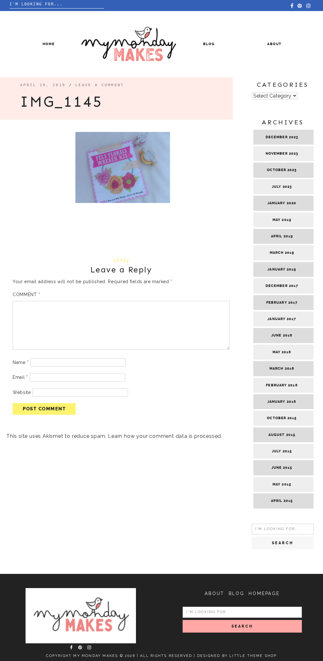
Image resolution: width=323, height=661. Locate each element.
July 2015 (282, 451)
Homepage (264, 593)
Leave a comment (99, 85)
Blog (209, 44)
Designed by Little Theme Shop (237, 656)
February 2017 (281, 303)
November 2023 (282, 154)
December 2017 (282, 286)
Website (22, 392)
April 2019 (282, 236)
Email (20, 377)
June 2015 (282, 468)
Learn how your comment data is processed (164, 436)
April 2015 (282, 501)
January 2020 (281, 203)
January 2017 (281, 319)
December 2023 (282, 137)
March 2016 (281, 368)
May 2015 (282, 484)
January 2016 (281, 402)
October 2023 (282, 170)
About (274, 44)
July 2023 (282, 187)
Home (49, 44)
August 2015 (281, 435)
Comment (26, 294)
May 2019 (282, 220)
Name (21, 362)
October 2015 (282, 418)
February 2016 (281, 385)
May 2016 (282, 352)
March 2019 (282, 253)
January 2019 (281, 269)
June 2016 (281, 335)
